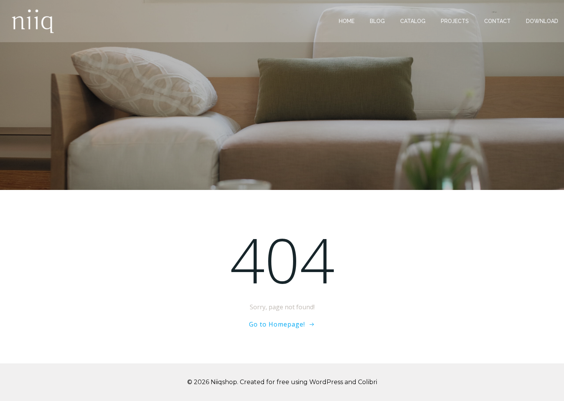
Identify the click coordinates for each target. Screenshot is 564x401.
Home (347, 21)
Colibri (367, 382)
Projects (455, 21)
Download (542, 21)
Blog (377, 21)
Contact (497, 21)
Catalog (412, 21)
